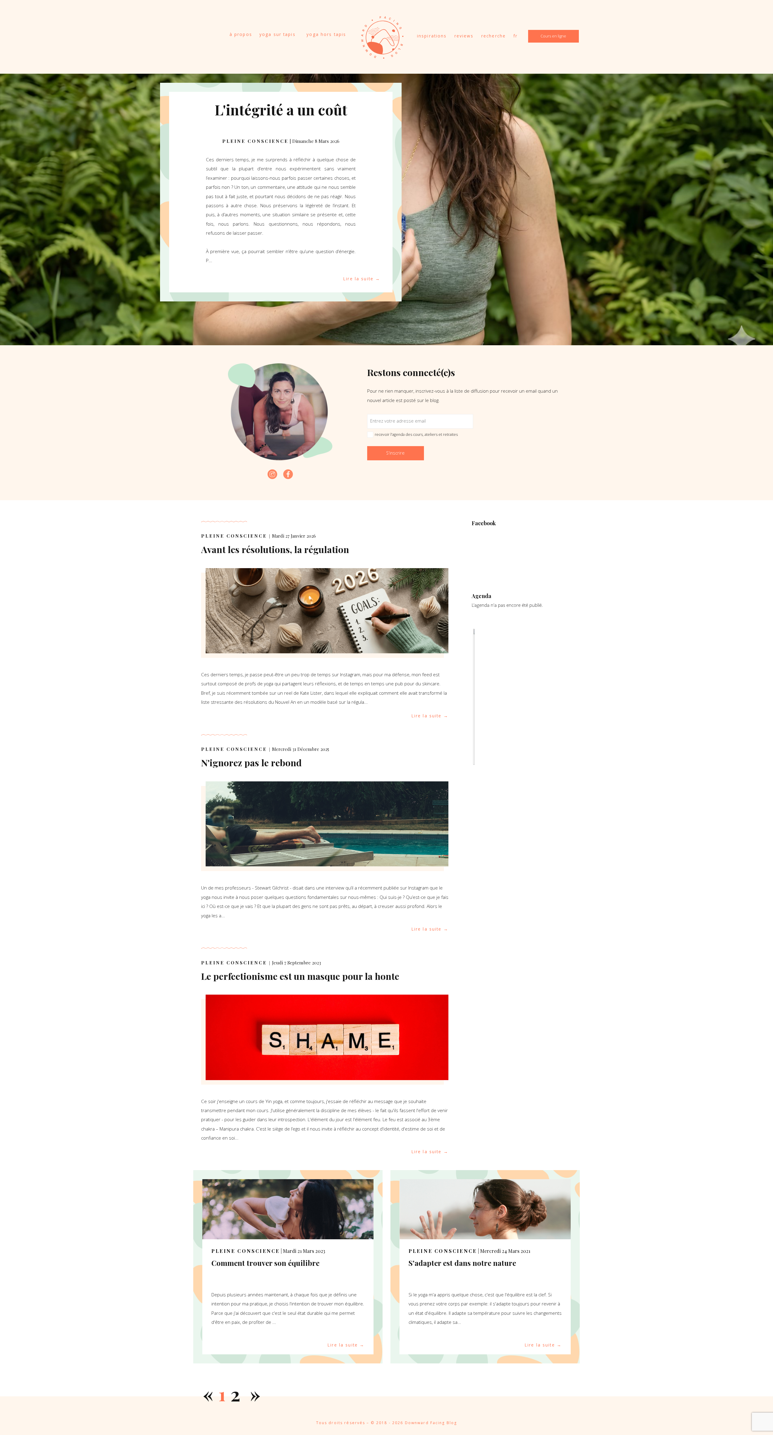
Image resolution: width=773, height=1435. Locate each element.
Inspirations (432, 36)
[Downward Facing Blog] (382, 55)
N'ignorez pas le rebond (251, 762)
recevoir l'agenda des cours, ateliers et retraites (416, 434)
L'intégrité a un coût (281, 109)
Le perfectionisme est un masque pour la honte (300, 976)
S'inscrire (395, 453)
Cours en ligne (553, 36)
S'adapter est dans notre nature (462, 1263)
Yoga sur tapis (277, 34)
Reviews (464, 36)
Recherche (493, 36)
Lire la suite (358, 279)
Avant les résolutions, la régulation (275, 549)
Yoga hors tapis (326, 34)
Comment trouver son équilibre (265, 1263)
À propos (240, 34)
